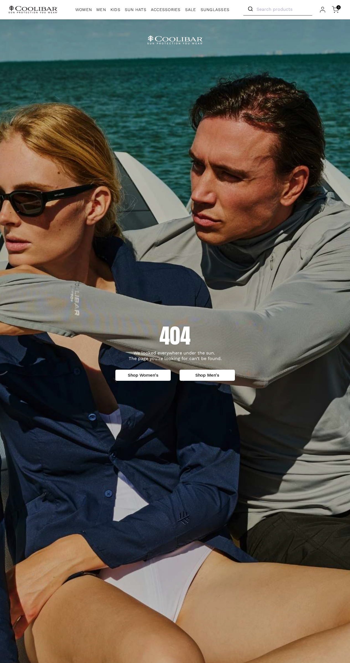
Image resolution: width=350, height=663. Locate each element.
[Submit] (249, 9)
